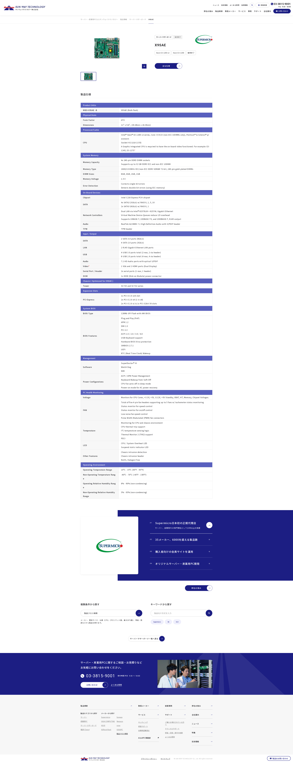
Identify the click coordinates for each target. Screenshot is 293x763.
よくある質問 (234, 5)
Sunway (119, 717)
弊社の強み (208, 11)
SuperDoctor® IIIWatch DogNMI (129, 367)
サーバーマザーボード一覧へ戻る (144, 638)
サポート (257, 11)
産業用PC (84, 721)
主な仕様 (166, 66)
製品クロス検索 (91, 613)
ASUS (103, 725)
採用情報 (244, 5)
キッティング (143, 722)
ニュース (216, 5)
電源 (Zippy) (85, 729)
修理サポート (143, 726)
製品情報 (123, 19)
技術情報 (224, 5)
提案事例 (168, 706)
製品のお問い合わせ (280, 758)
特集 (193, 732)
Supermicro (157, 622)
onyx (118, 725)
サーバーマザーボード (137, 19)
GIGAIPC (120, 729)
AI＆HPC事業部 (144, 738)
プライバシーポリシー (149, 759)
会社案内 (267, 11)
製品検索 (219, 11)
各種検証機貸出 (143, 730)
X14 (177, 622)
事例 (250, 11)
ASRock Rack (106, 729)
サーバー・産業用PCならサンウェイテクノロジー (99, 19)
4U (168, 622)
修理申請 (264, 5)
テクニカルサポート (172, 729)
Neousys (120, 721)
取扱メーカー (230, 11)
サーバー (84, 717)
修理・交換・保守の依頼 (174, 733)
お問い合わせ (283, 11)
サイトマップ (165, 759)
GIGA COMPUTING (108, 721)
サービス (242, 11)
